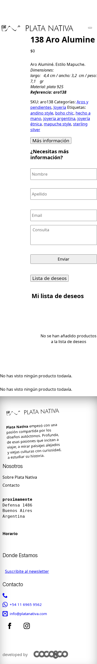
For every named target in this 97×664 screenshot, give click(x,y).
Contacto (11, 485)
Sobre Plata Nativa (19, 477)
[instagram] (27, 626)
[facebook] (9, 626)
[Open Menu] (90, 28)
